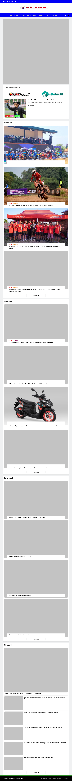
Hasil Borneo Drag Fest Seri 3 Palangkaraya (20, 595)
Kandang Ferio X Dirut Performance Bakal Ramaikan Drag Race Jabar (27, 517)
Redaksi (49, 778)
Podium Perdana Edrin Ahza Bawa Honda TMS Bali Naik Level (38, 757)
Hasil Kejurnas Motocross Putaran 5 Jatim (20, 164)
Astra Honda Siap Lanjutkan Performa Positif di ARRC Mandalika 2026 (41, 712)
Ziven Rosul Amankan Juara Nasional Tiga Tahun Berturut (45, 100)
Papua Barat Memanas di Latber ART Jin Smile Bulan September (22, 693)
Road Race (17, 116)
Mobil (40, 15)
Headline (11, 162)
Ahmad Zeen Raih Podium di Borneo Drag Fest (21, 635)
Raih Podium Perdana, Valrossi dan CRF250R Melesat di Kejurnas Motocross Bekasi (31, 205)
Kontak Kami (44, 778)
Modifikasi (54, 15)
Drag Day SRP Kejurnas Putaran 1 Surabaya (20, 556)
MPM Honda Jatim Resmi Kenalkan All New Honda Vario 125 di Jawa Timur (29, 383)
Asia (24, 15)
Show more (36, 295)
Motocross (15, 162)
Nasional (16, 15)
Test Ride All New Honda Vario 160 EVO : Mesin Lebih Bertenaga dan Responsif (43, 727)
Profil (47, 15)
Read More (30, 105)
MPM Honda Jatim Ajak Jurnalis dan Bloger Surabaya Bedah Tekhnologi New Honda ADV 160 (33, 468)
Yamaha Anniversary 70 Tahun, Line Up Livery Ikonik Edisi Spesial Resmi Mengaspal (31, 342)
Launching (15, 340)
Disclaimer (66, 778)
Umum (34, 15)
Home (10, 15)
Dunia (29, 15)
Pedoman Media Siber (57, 778)
